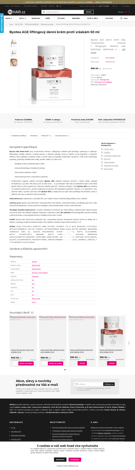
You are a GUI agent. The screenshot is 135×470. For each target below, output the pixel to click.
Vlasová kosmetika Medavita (62, 439)
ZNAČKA (107, 152)
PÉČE (48, 18)
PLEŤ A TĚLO (92, 18)
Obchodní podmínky (18, 435)
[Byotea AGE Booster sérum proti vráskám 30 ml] (23, 318)
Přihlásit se (109, 384)
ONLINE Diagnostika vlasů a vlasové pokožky (68, 427)
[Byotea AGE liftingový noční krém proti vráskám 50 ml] (112, 331)
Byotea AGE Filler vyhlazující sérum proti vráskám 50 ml (52, 351)
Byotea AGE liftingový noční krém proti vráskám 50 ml (111, 351)
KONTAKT (52, 6)
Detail (82, 363)
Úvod (11, 24)
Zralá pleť (35, 276)
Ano (33, 284)
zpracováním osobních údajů (94, 388)
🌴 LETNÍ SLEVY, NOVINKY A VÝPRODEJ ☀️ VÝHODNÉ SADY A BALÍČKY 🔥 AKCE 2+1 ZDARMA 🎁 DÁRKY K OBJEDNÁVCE (67, 2)
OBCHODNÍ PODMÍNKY (30, 6)
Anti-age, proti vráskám (103, 82)
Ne (33, 280)
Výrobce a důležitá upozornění (28, 248)
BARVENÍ (76, 18)
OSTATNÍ (109, 18)
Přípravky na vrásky (47, 24)
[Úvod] (16, 12)
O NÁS (7, 6)
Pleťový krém (104, 80)
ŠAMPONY (36, 18)
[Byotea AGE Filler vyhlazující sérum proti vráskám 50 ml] (52, 318)
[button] (65, 369)
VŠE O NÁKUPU (15, 6)
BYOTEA (107, 159)
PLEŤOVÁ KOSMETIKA (31, 24)
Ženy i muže (36, 298)
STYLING (61, 18)
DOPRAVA (44, 6)
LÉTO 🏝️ (22, 18)
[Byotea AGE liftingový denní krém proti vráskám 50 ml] (82, 318)
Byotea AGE (36, 265)
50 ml (34, 302)
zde (77, 466)
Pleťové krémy (109, 162)
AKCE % (8, 18)
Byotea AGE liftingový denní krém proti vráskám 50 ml (81, 351)
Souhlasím (75, 460)
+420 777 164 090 (103, 6)
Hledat (88, 12)
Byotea (99, 77)
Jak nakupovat (16, 431)
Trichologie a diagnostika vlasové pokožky (67, 431)
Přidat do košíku (26, 363)
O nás (13, 428)
